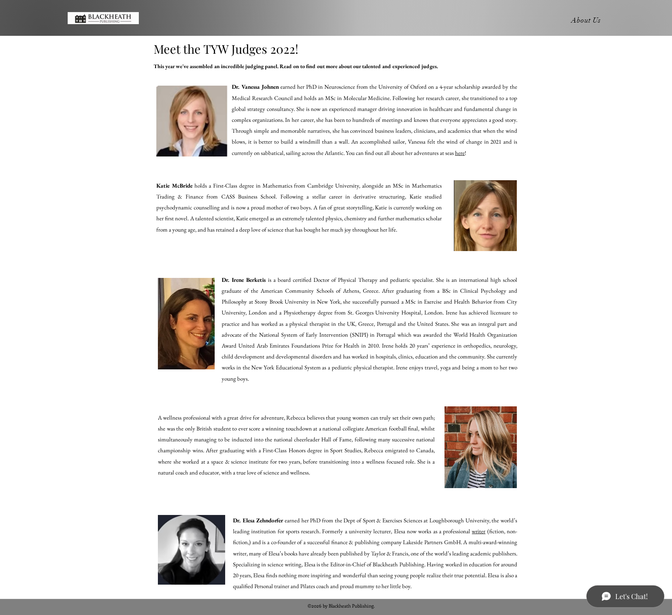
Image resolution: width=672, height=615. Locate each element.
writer (478, 531)
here (460, 152)
